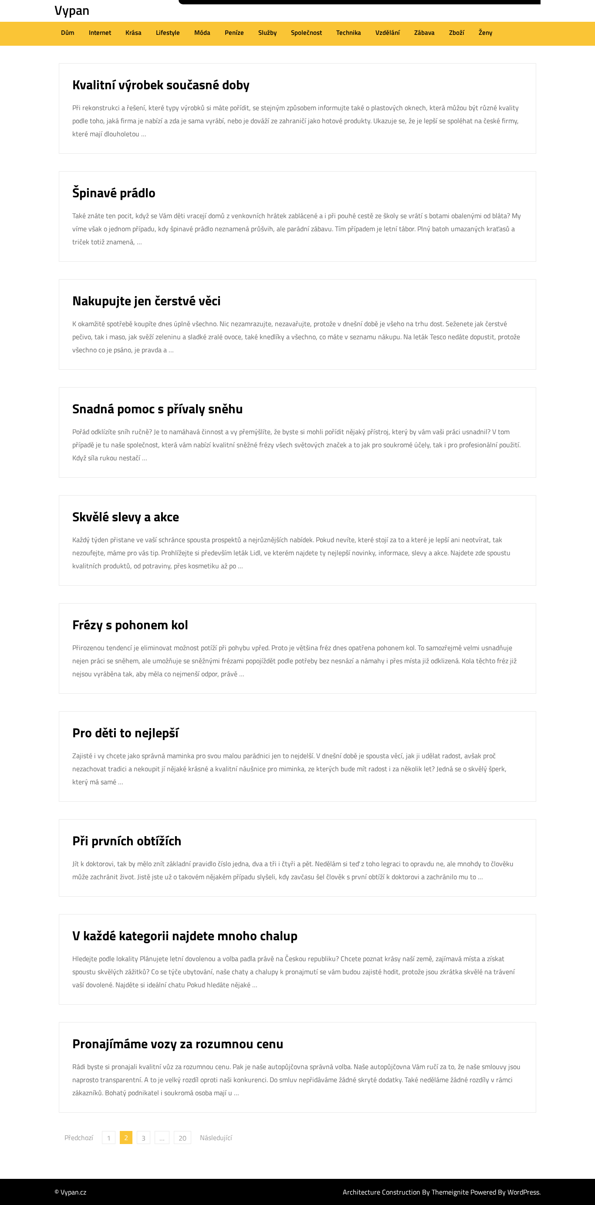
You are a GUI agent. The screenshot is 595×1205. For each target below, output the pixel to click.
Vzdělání (387, 32)
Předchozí (78, 1137)
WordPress (523, 1192)
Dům (67, 32)
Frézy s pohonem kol (130, 624)
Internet (100, 32)
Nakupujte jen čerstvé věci (146, 300)
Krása (133, 32)
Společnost (306, 32)
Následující (216, 1137)
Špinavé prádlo (114, 192)
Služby (267, 32)
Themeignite (450, 1192)
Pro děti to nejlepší (125, 732)
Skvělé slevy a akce (125, 516)
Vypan (71, 10)
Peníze (234, 32)
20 (182, 1138)
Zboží (456, 32)
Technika (348, 32)
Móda (202, 32)
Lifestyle (168, 32)
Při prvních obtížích (127, 840)
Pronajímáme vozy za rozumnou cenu (178, 1043)
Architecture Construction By (387, 1192)
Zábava (424, 32)
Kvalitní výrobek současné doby (161, 84)
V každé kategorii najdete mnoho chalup (185, 935)
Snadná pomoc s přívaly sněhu (157, 408)
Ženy (485, 32)
